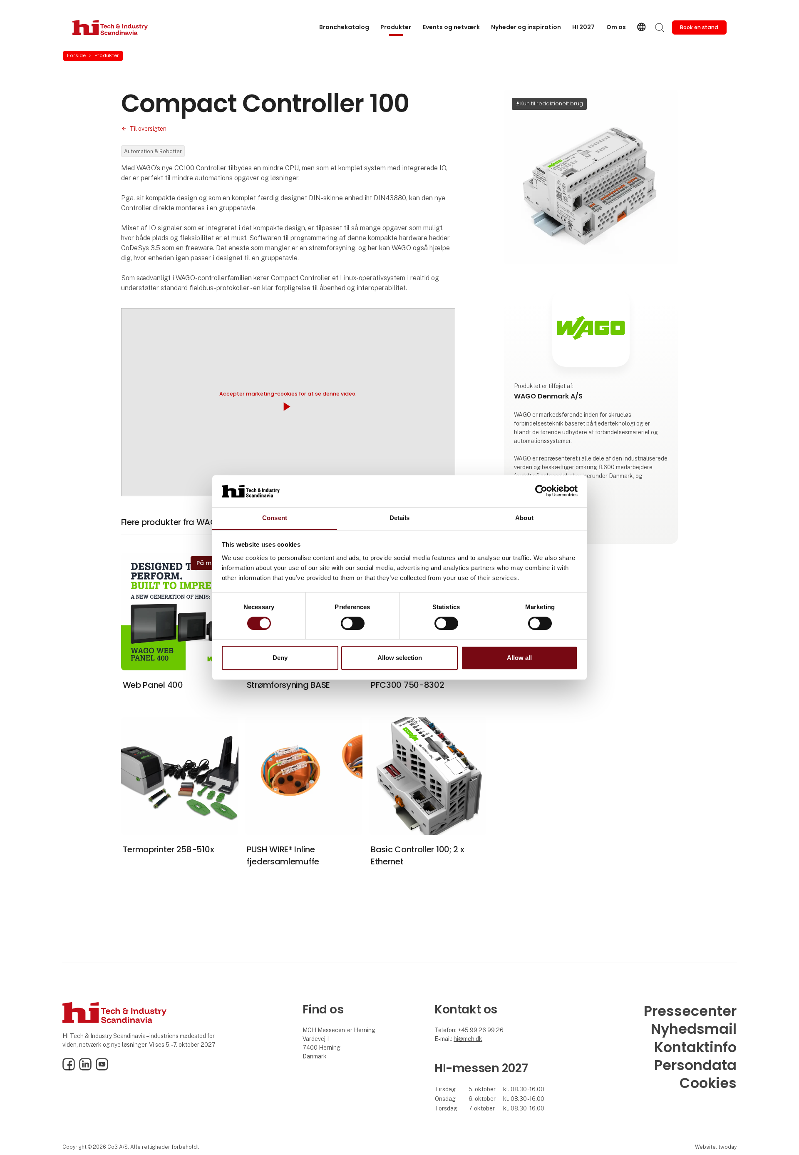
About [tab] (524, 517)
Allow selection (399, 657)
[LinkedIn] (85, 1068)
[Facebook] (68, 1068)
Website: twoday (716, 1147)
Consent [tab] (274, 517)
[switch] (353, 623)
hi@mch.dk (468, 1039)
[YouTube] (102, 1068)
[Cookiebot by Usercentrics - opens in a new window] (541, 491)
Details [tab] (400, 517)
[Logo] (110, 27)
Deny (280, 657)
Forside (76, 55)
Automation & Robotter (153, 151)
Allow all (519, 657)
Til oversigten (148, 128)
